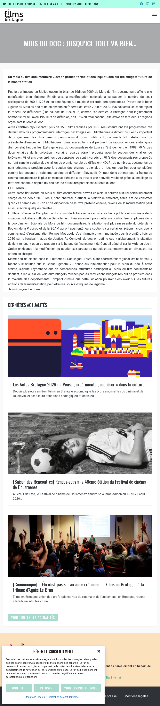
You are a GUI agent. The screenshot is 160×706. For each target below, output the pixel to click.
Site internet (113, 677)
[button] (99, 651)
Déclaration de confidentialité (63, 697)
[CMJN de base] (13, 15)
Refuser (46, 688)
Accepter (19, 688)
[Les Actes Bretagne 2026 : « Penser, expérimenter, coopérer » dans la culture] (80, 359)
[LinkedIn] (154, 4)
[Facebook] (141, 4)
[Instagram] (147, 4)
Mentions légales (35, 697)
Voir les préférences (81, 688)
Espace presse (106, 696)
